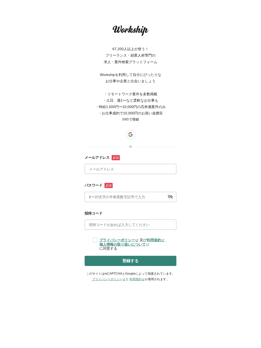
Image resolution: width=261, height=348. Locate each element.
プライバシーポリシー (117, 240)
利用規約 (154, 240)
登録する (130, 261)
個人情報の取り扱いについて (122, 244)
